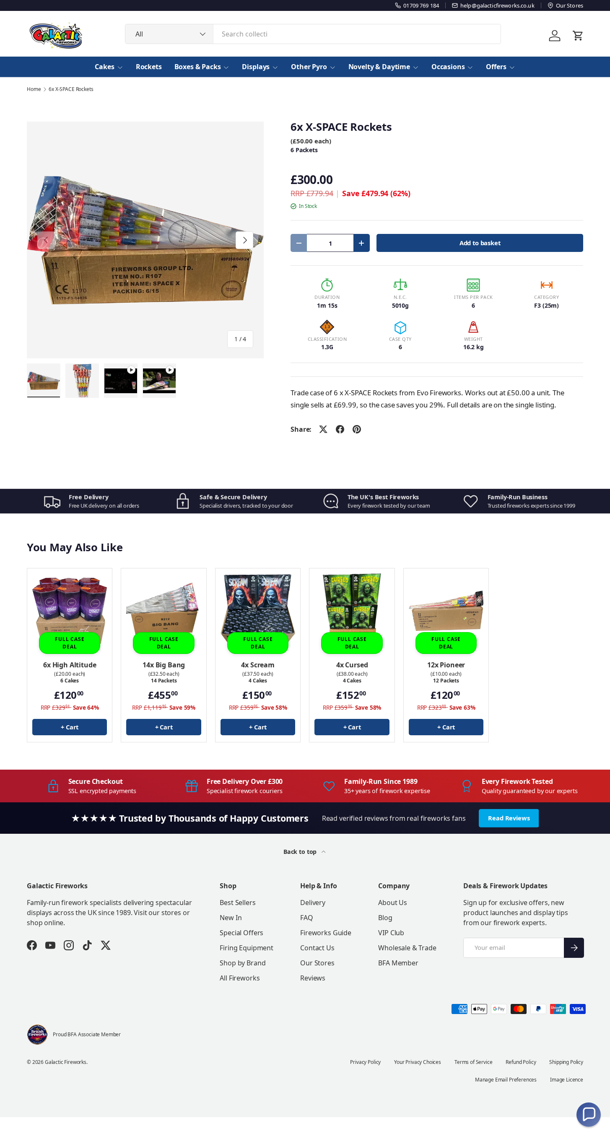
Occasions (448, 66)
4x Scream (258, 664)
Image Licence (566, 1079)
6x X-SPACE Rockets (71, 89)
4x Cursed (352, 664)
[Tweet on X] (323, 429)
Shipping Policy (566, 1062)
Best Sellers (237, 902)
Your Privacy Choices (417, 1062)
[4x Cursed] (351, 610)
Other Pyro (309, 66)
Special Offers (241, 932)
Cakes (104, 66)
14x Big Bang (164, 664)
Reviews (312, 978)
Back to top (300, 852)
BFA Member (398, 962)
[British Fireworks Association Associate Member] (37, 1034)
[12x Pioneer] (446, 610)
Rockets (149, 66)
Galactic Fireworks (65, 1062)
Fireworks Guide (325, 932)
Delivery (312, 902)
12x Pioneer (446, 664)
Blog (385, 917)
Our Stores (317, 962)
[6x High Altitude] (69, 610)
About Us (392, 902)
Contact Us (317, 947)
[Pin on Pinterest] (356, 429)
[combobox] (313, 34)
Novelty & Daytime (379, 66)
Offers (496, 66)
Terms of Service (473, 1062)
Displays (256, 66)
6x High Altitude (69, 664)
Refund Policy (521, 1062)
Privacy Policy (365, 1062)
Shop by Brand (242, 962)
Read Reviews (509, 818)
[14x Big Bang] (163, 610)
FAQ (306, 917)
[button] (588, 1114)
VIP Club (391, 932)
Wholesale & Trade (407, 947)
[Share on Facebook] (340, 429)
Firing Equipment (246, 947)
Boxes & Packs (197, 66)
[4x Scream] (258, 610)
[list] (145, 240)
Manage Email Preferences (506, 1079)
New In (230, 917)
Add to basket (480, 243)
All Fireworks (240, 978)
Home (34, 89)
